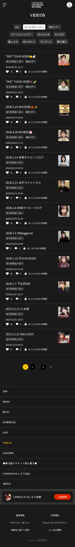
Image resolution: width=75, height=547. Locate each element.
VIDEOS (7, 442)
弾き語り (62, 41)
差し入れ (13, 41)
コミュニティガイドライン (54, 522)
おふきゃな (44, 34)
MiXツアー (54, 27)
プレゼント (46, 41)
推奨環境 (20, 515)
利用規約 (55, 515)
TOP (5, 391)
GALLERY (8, 453)
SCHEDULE (9, 422)
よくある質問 (55, 529)
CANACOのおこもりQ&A (16, 473)
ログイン (69, 5)
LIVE (5, 432)
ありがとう (29, 41)
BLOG (6, 412)
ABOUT (7, 483)
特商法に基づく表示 (20, 529)
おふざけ (59, 34)
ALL (17, 27)
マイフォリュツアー (22, 34)
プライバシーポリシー (20, 522)
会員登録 (62, 496)
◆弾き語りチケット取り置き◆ (20, 463)
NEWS (6, 401)
